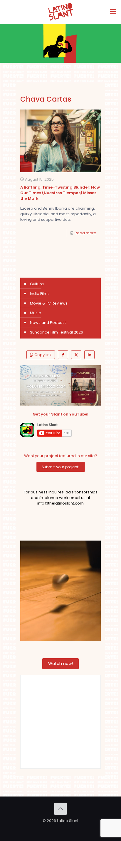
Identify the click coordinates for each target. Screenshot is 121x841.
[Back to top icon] (60, 809)
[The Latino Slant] (60, 11)
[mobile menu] (113, 12)
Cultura (37, 284)
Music (35, 313)
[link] (60, 385)
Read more (85, 233)
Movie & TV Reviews (49, 303)
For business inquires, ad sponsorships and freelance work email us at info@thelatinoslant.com (61, 497)
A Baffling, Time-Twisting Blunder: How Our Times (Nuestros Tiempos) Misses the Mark (60, 192)
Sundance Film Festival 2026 (56, 332)
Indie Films (40, 293)
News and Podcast (48, 322)
